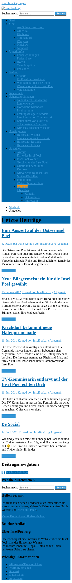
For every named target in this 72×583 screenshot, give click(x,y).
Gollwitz (22, 30)
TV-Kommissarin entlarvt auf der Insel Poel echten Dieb (35, 382)
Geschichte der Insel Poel (32, 162)
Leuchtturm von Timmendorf (34, 117)
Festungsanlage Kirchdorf (32, 114)
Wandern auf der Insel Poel (33, 82)
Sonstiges (15, 148)
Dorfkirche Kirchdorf (30, 107)
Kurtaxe (22, 169)
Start (12, 20)
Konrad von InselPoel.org (40, 243)
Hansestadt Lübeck (28, 145)
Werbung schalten (20, 567)
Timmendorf (24, 37)
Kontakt (29, 193)
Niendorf (22, 48)
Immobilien (24, 179)
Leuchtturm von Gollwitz (32, 120)
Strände (21, 75)
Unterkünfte (16, 51)
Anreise (21, 152)
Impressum (31, 200)
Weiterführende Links (30, 183)
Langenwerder (26, 103)
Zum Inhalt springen (14, 3)
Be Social (11, 424)
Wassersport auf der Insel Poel (35, 86)
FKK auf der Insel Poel (31, 79)
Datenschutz (32, 197)
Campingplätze (26, 65)
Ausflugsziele (17, 131)
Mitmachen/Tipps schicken (25, 564)
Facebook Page (26, 509)
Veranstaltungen (26, 89)
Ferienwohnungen (28, 55)
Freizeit (13, 72)
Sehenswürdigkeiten (21, 96)
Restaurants (16, 93)
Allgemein (63, 243)
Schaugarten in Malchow (32, 124)
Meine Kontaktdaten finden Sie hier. (23, 516)
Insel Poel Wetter (27, 159)
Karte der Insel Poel (29, 155)
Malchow (22, 44)
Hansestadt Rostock (29, 141)
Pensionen (23, 68)
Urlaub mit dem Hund (30, 166)
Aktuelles (22, 186)
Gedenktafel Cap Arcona (32, 100)
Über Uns (23, 190)
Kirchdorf (23, 34)
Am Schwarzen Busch (30, 27)
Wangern (22, 41)
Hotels (21, 62)
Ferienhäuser (24, 58)
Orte (12, 23)
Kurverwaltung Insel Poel (32, 172)
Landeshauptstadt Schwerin (33, 138)
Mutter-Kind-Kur (27, 176)
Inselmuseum (25, 110)
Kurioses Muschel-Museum (33, 127)
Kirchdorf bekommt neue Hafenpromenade (27, 330)
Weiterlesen (9, 270)
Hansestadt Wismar (28, 134)
